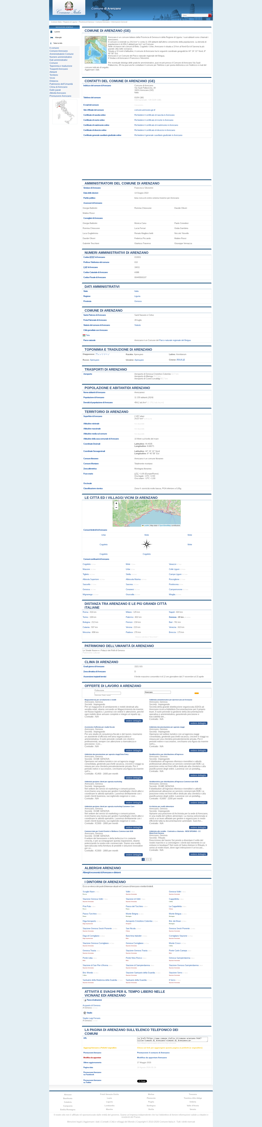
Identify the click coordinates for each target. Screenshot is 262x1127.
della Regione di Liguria (171, 37)
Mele (136, 46)
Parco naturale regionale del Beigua (148, 56)
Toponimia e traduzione (61, 66)
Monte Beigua (175, 914)
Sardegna (151, 1105)
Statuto (137, 325)
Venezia (172, 627)
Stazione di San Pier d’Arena (95, 965)
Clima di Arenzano (101, 662)
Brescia (172, 632)
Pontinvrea (173, 584)
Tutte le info (57, 43)
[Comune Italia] (69, 14)
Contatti (104, 1122)
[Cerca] (210, 15)
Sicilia (151, 1109)
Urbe (151, 46)
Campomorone (175, 589)
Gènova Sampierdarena (179, 958)
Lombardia (109, 1105)
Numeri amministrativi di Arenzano (116, 252)
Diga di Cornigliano (91, 936)
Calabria (68, 1102)
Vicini (52, 78)
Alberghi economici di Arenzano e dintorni (102, 872)
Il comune (54, 48)
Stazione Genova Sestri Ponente (97, 928)
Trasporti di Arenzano (106, 369)
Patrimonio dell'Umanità (61, 84)
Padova (129, 632)
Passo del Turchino (134, 906)
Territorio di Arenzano (106, 412)
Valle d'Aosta (193, 1105)
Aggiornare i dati (92, 69)
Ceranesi (130, 589)
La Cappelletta (175, 906)
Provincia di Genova (86, 22)
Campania (67, 1106)
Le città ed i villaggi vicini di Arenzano (121, 498)
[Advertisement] (147, 157)
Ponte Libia (88, 958)
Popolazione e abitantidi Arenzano (117, 388)
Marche (109, 1109)
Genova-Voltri (175, 891)
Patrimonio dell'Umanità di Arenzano (119, 646)
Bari (170, 622)
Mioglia (172, 594)
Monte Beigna (132, 914)
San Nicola (131, 928)
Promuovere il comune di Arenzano (153, 1053)
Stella (128, 574)
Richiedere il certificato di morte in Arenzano (153, 120)
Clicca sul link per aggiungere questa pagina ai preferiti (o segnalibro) (170, 1048)
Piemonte (151, 1098)
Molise (151, 1094)
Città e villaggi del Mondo (122, 1122)
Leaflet (146, 525)
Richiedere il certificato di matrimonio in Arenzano (156, 125)
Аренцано (94, 360)
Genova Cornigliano (134, 943)
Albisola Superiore (91, 579)
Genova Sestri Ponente (179, 928)
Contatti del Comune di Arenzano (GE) (120, 81)
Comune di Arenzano (104, 310)
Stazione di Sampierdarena (138, 965)
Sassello (86, 584)
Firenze (129, 622)
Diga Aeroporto (89, 921)
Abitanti (53, 72)
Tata (87, 335)
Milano (129, 612)
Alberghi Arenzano (103, 868)
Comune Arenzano (103, 22)
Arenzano (112, 37)
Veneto (193, 1109)
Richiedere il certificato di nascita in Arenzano (154, 115)
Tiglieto (86, 574)
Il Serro (172, 980)
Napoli (172, 612)
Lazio (109, 1098)
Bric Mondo (88, 972)
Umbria (193, 1102)
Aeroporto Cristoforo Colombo (139, 921)
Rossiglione (174, 579)
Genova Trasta (89, 950)
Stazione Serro (175, 972)
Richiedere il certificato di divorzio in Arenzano (154, 130)
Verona (129, 627)
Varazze (172, 564)
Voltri (128, 891)
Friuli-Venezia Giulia (109, 1094)
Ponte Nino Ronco (134, 958)
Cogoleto (144, 46)
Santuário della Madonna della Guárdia (100, 980)
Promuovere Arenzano (60, 96)
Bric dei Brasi (175, 921)
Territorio (54, 75)
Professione (99, 690)
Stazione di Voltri (133, 899)
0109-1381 (139, 97)
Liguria (137, 296)
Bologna (86, 622)
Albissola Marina (133, 579)
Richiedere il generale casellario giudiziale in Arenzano (158, 135)
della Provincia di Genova (147, 37)
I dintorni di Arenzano (105, 882)
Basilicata (67, 1098)
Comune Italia (56, 22)
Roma (85, 612)
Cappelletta (174, 899)
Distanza (54, 81)
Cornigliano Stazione (178, 936)
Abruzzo (68, 1094)
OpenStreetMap (165, 525)
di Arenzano (106, 8)
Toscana (193, 1094)
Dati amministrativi (102, 286)
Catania (86, 627)
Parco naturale (89, 340)
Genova (138, 301)
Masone (86, 569)
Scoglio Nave (89, 891)
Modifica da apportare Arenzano (152, 1057)
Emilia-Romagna (67, 1109)
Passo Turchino (90, 914)
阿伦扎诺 (181, 360)
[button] (116, 503)
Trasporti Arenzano (59, 69)
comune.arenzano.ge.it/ (144, 110)
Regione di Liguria (70, 22)
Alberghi (58, 37)
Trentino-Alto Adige (193, 1098)
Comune (54, 63)
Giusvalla (130, 594)
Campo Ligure (175, 574)
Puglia (151, 1102)
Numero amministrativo (61, 57)
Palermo (129, 617)
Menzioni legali (74, 1122)
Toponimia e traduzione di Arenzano (118, 349)
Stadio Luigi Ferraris (91, 1018)
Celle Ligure (174, 569)
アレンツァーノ (102, 354)
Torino (85, 617)
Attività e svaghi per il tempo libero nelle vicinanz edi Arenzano (125, 993)
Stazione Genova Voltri (93, 899)
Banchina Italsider (134, 936)
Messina (86, 632)
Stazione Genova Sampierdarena (184, 965)
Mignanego (88, 594)
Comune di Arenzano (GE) (107, 30)
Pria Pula (87, 906)
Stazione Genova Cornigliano (96, 943)
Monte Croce (175, 943)
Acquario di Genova (91, 1005)
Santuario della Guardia (136, 980)
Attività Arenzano (58, 93)
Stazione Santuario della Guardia (140, 972)
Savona (195, 46)
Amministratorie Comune (62, 54)
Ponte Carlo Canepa (178, 950)
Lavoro (57, 32)
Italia (136, 291)
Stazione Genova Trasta (136, 950)
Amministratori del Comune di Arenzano (122, 183)
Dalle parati (55, 90)
